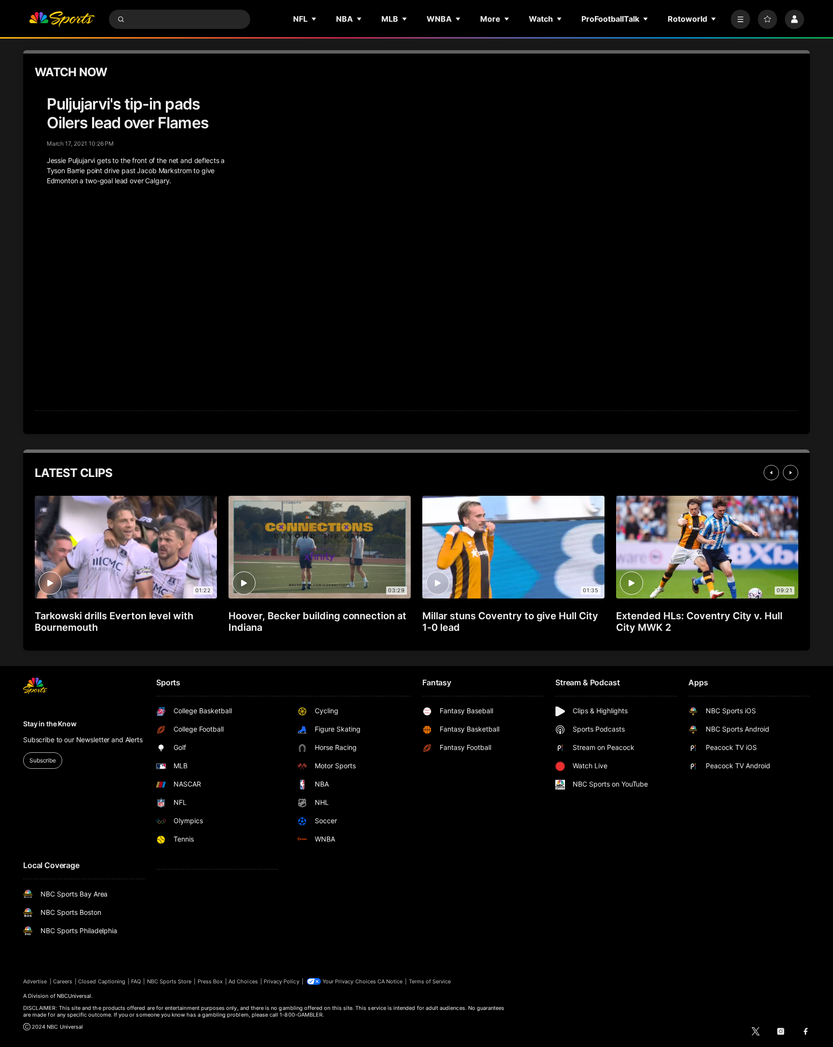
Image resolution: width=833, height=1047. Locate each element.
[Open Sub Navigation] (314, 18)
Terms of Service (430, 981)
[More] (740, 19)
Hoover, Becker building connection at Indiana (317, 621)
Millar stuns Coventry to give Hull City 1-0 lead (510, 621)
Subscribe (42, 760)
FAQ (136, 981)
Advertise (35, 981)
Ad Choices (243, 981)
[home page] (61, 19)
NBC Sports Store (169, 981)
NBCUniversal (74, 996)
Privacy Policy (281, 981)
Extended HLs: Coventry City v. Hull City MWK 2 (699, 621)
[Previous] (771, 472)
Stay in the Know (50, 724)
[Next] (790, 472)
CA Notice (390, 981)
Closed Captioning (101, 981)
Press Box (210, 981)
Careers (62, 981)
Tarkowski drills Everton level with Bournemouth (114, 621)
